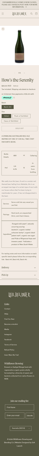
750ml (6, 116)
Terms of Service (10, 345)
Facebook (7, 339)
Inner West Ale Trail (11, 355)
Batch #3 (7, 107)
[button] (2, 13)
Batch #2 (16, 259)
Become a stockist (11, 324)
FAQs (6, 314)
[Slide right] (24, 73)
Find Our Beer (9, 319)
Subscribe (30, 415)
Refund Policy (9, 350)
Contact (7, 309)
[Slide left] (14, 73)
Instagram (8, 334)
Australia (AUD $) (18, 428)
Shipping (15, 89)
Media (6, 329)
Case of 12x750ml (11, 121)
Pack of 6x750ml (21, 116)
